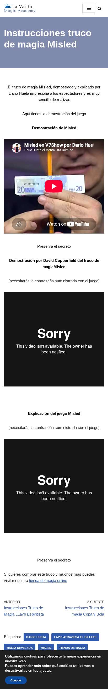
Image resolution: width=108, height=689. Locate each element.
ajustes (45, 670)
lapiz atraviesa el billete (75, 637)
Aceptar (15, 680)
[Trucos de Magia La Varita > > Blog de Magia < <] (19, 8)
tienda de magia (72, 647)
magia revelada (20, 647)
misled (46, 647)
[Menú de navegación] (89, 8)
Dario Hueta (36, 637)
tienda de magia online (48, 580)
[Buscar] (99, 8)
